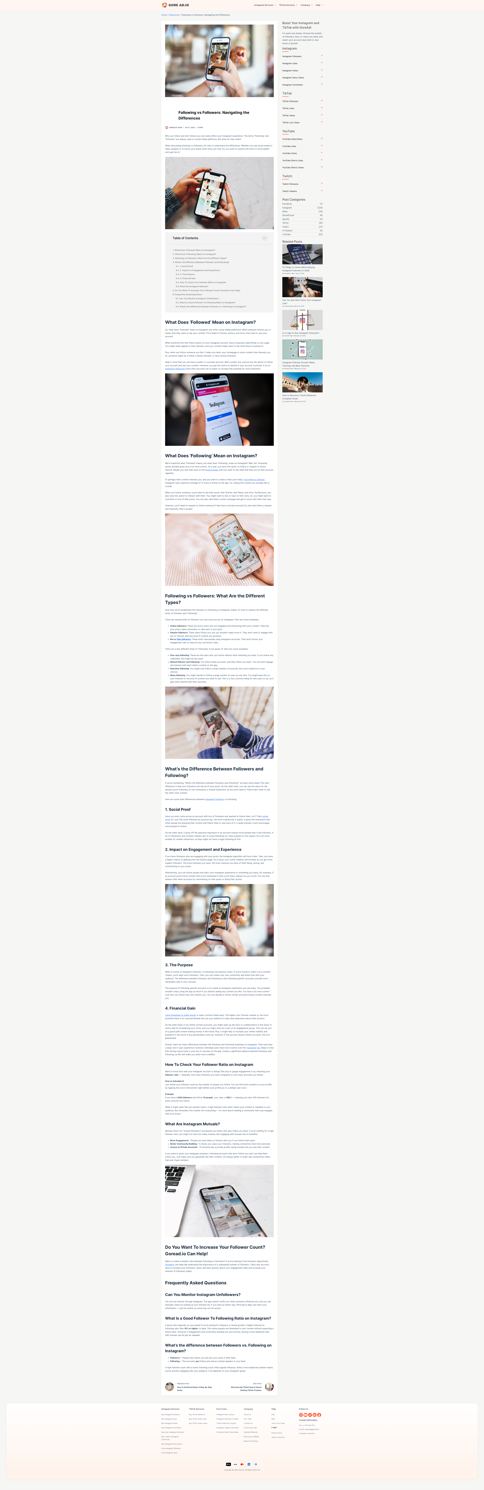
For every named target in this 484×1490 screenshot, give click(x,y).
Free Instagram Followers (171, 1448)
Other (200, 127)
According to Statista (254, 479)
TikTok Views (288, 115)
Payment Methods (251, 1432)
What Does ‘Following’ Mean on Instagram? (196, 254)
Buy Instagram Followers (170, 1414)
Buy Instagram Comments (171, 1428)
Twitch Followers (290, 184)
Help (318, 5)
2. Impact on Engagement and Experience (200, 270)
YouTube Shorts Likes (292, 160)
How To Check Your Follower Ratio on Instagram (203, 282)
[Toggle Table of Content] (263, 238)
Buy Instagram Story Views (171, 1444)
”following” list (253, 1047)
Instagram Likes (289, 63)
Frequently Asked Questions (188, 294)
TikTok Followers (290, 101)
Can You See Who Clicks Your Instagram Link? (301, 302)
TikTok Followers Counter (226, 1423)
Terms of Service (278, 1437)
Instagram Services (263, 5)
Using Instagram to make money (180, 1015)
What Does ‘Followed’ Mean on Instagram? (195, 250)
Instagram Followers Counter (227, 1419)
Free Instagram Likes (169, 1453)
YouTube (286, 234)
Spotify (285, 219)
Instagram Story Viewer (225, 1414)
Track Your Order (278, 1423)
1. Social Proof (186, 266)
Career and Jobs (250, 1428)
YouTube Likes (289, 146)
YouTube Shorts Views (293, 167)
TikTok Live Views (290, 122)
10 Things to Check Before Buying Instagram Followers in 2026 (298, 269)
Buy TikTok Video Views (198, 1423)
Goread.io (169, 1264)
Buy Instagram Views (169, 1423)
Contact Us (248, 1423)
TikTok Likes (288, 108)
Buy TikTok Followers (197, 1414)
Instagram (287, 207)
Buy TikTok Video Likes (198, 1419)
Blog (273, 1419)
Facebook (287, 203)
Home (164, 15)
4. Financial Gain (188, 278)
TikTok (285, 223)
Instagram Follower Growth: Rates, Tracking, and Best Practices (298, 364)
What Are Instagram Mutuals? (194, 286)
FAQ (273, 1414)
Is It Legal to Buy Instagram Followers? (300, 333)
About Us (247, 1414)
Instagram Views (290, 70)
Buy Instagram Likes (169, 1419)
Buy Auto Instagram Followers (172, 1432)
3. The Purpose (187, 274)
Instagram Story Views (293, 77)
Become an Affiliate (251, 1437)
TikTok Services (287, 5)
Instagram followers (214, 799)
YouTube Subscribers (292, 139)
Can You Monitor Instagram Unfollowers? (199, 298)
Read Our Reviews (251, 1441)
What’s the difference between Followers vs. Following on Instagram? (213, 306)
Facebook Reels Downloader (227, 1432)
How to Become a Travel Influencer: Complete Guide (299, 397)
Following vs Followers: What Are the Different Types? (201, 258)
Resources (174, 15)
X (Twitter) (287, 230)
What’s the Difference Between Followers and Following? (202, 262)
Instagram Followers (291, 56)
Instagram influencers (175, 368)
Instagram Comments (292, 84)
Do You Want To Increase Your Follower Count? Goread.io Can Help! (208, 290)
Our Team (248, 1419)
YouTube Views (289, 153)
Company (305, 5)
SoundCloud (288, 215)
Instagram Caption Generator (227, 1428)
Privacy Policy (276, 1433)
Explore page (211, 470)
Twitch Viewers (289, 191)
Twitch (285, 227)
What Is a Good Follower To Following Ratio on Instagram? (207, 302)
